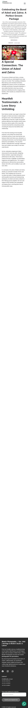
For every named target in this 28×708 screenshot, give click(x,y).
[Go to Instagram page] (8, 671)
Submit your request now (11, 699)
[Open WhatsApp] (24, 703)
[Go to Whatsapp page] (13, 671)
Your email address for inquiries (10, 691)
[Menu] (25, 3)
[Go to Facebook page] (3, 671)
